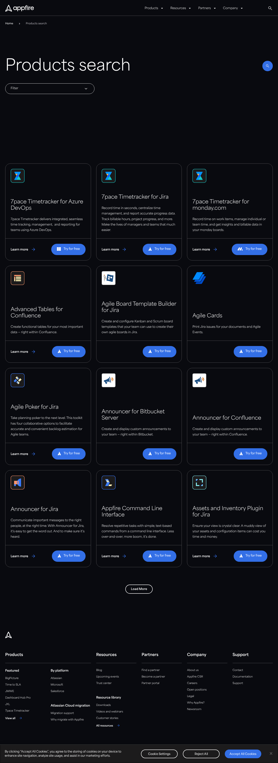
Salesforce (57, 691)
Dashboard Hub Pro (18, 697)
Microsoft (57, 684)
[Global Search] (270, 8)
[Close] (271, 753)
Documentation (243, 676)
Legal (190, 696)
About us (193, 670)
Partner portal (150, 683)
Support (238, 683)
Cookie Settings (159, 754)
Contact (238, 670)
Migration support (62, 713)
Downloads (103, 705)
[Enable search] (267, 66)
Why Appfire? (195, 702)
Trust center (104, 683)
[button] (68, 249)
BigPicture (11, 678)
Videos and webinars (109, 711)
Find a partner (151, 670)
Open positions (197, 689)
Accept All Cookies (243, 754)
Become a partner (153, 676)
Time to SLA (13, 684)
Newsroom (194, 709)
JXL (7, 704)
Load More (139, 589)
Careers (192, 683)
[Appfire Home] (19, 8)
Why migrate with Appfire (67, 719)
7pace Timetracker (17, 710)
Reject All (201, 754)
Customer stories (107, 718)
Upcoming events (107, 676)
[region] (139, 754)
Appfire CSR (195, 676)
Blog (99, 670)
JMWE (9, 691)
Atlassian (56, 678)
